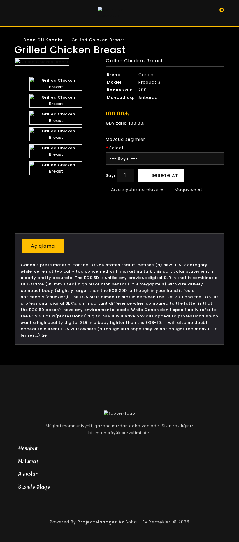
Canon (146, 75)
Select (116, 148)
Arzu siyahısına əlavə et (137, 189)
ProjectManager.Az (101, 522)
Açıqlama (43, 246)
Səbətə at (165, 175)
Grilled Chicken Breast (98, 40)
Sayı (110, 175)
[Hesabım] (205, 13)
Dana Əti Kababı (43, 40)
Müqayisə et (188, 189)
